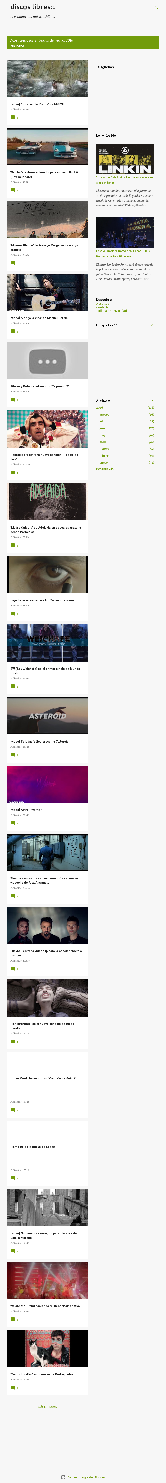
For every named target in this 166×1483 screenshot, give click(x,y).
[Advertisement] (47, 1440)
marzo (104, 449)
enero (103, 462)
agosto (104, 414)
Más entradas (47, 1407)
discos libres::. (33, 7)
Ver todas (17, 45)
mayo (103, 435)
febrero (104, 456)
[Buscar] (156, 8)
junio (103, 428)
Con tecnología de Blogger (85, 1477)
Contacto (102, 307)
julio (102, 421)
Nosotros (102, 303)
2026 (99, 407)
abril (102, 442)
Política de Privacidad (111, 311)
